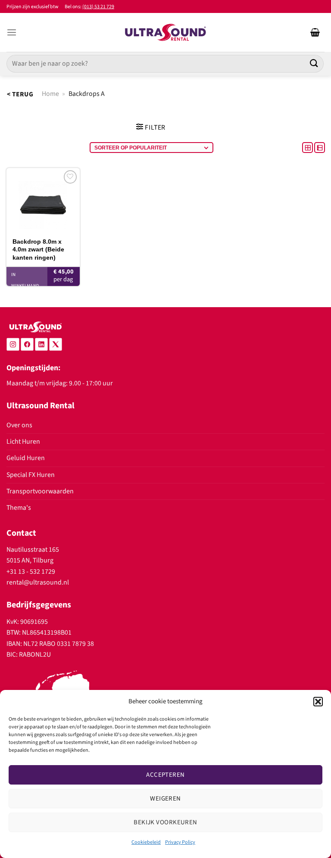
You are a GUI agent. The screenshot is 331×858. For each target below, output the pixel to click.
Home (50, 94)
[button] (318, 701)
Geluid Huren (25, 458)
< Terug (20, 94)
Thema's (18, 507)
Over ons (19, 425)
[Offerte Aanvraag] (315, 32)
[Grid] (308, 147)
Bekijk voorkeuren (165, 822)
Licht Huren (23, 441)
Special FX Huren (30, 475)
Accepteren (165, 774)
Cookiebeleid (146, 842)
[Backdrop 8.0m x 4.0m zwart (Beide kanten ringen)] (43, 200)
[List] (319, 147)
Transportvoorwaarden (40, 491)
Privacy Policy (180, 842)
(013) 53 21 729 (98, 6)
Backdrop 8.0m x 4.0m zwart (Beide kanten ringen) (38, 249)
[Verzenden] (314, 63)
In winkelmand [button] (25, 280)
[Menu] (11, 32)
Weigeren (165, 798)
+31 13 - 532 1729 (30, 571)
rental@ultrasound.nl (37, 582)
